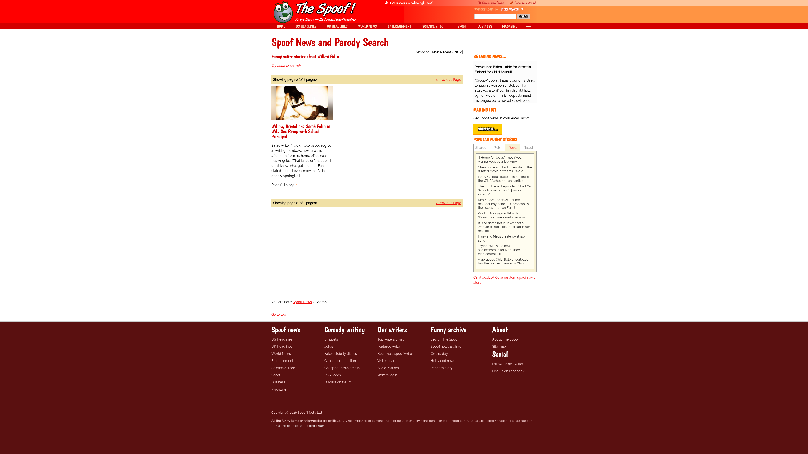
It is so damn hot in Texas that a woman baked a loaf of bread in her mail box (504, 227)
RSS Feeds (332, 375)
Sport (275, 375)
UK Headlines (281, 346)
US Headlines (281, 339)
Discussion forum (493, 3)
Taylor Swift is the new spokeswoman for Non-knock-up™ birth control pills (503, 250)
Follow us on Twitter (507, 364)
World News (281, 354)
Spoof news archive (446, 346)
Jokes (329, 346)
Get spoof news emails (342, 368)
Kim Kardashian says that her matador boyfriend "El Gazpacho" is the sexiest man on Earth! (503, 204)
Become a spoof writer (395, 354)
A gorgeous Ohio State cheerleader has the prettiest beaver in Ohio (503, 261)
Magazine (278, 389)
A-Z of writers (388, 368)
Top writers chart (390, 339)
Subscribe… (488, 129)
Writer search (387, 361)
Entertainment (282, 361)
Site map (499, 346)
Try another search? (286, 66)
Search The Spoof (444, 339)
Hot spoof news (443, 361)
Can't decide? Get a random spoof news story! (504, 280)
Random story (442, 368)
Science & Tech (283, 368)
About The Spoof (505, 339)
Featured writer (389, 346)
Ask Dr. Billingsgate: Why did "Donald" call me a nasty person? (501, 215)
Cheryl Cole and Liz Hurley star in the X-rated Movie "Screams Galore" (505, 169)
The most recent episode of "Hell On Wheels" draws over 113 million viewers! (504, 190)
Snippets (331, 339)
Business (278, 382)
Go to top (278, 315)
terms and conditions (286, 426)
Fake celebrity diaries (340, 354)
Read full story (282, 185)
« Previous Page (448, 80)
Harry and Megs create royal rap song (501, 238)
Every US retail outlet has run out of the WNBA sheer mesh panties (504, 179)
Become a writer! (525, 3)
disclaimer (316, 426)
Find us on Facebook (508, 371)
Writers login (387, 375)
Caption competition (340, 361)
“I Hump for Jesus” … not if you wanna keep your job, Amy (500, 160)
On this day (439, 354)
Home (281, 26)
